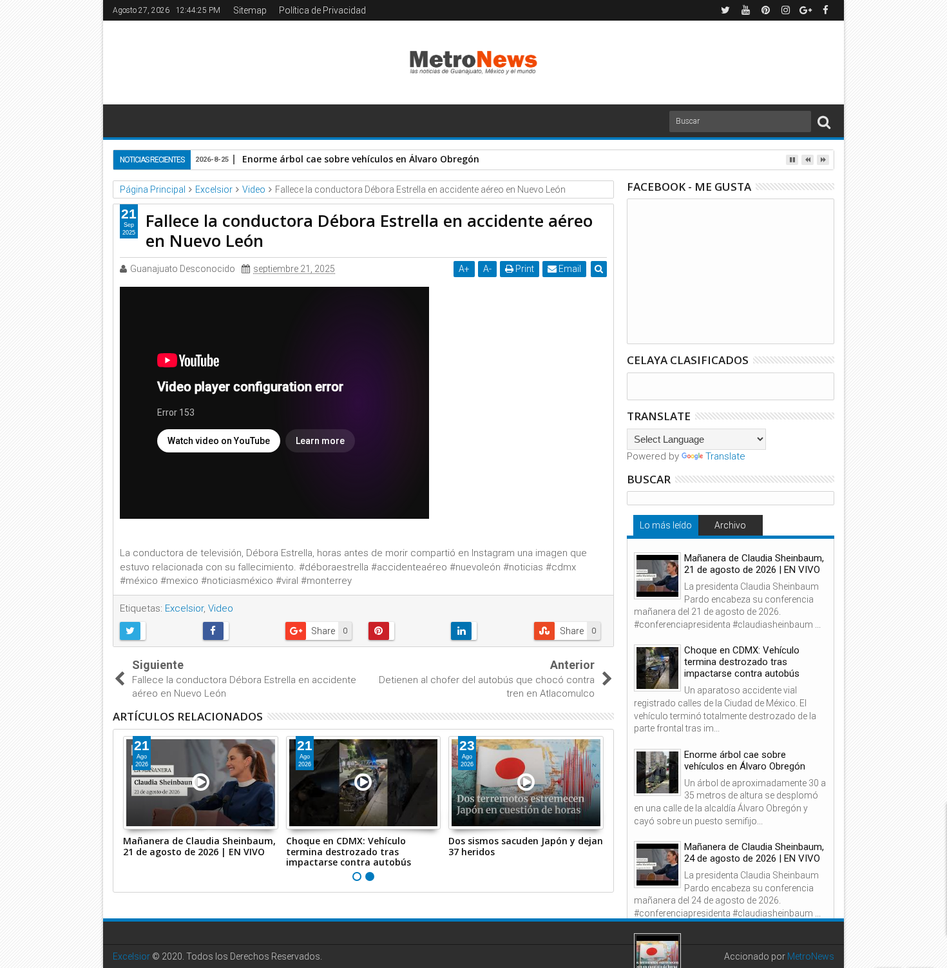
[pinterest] (765, 10)
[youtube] (745, 10)
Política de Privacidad (322, 10)
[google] (805, 10)
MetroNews (810, 956)
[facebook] (825, 10)
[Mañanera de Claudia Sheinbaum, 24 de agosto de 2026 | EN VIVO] (657, 865)
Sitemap (250, 10)
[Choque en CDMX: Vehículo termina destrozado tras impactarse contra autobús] (657, 668)
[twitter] (725, 10)
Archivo (730, 525)
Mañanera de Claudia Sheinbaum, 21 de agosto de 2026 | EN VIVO (199, 846)
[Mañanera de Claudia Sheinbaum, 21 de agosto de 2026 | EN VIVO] (657, 576)
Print (523, 269)
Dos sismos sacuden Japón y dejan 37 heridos (525, 846)
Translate (725, 456)
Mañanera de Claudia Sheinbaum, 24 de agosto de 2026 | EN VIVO (754, 852)
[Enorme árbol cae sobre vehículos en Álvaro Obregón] (657, 772)
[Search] (824, 121)
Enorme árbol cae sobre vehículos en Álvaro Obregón (360, 159)
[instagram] (785, 10)
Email (569, 269)
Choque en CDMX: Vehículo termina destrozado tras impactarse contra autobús (348, 852)
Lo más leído (666, 525)
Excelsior (184, 608)
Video (220, 608)
